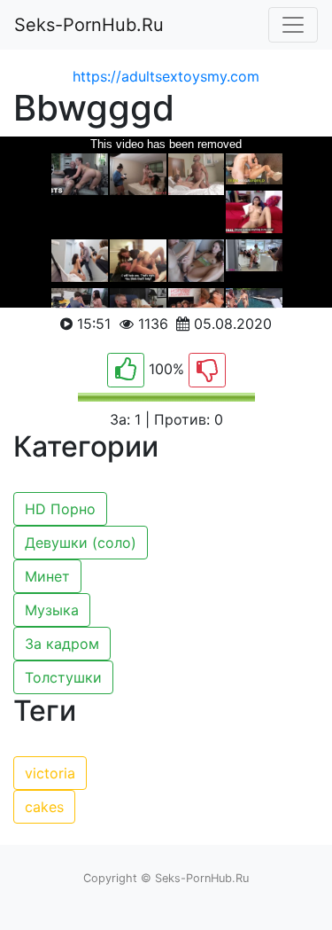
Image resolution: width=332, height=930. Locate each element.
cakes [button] (44, 807)
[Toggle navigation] (293, 25)
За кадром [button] (62, 644)
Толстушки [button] (63, 677)
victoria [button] (50, 773)
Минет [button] (47, 576)
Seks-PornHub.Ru (89, 24)
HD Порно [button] (60, 509)
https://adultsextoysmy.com (166, 76)
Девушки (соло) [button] (80, 542)
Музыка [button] (52, 610)
